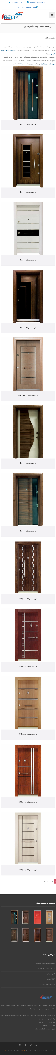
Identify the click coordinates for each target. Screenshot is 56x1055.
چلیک (23, 1050)
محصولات (23, 64)
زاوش (4, 1050)
